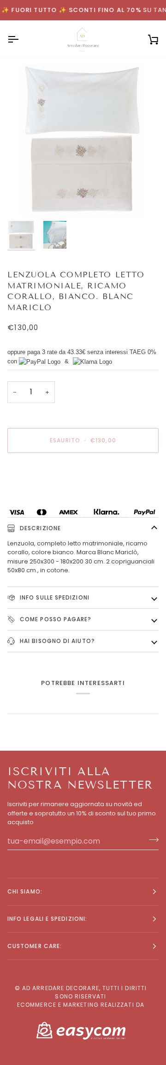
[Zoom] (25, 199)
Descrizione (39, 528)
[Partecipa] (151, 839)
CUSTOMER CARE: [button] (34, 946)
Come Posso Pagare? (55, 619)
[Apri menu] (21, 39)
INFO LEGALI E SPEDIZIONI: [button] (47, 919)
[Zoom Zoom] (83, 140)
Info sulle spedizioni (53, 597)
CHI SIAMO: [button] (24, 891)
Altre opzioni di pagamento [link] (48, 495)
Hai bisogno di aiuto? (56, 641)
